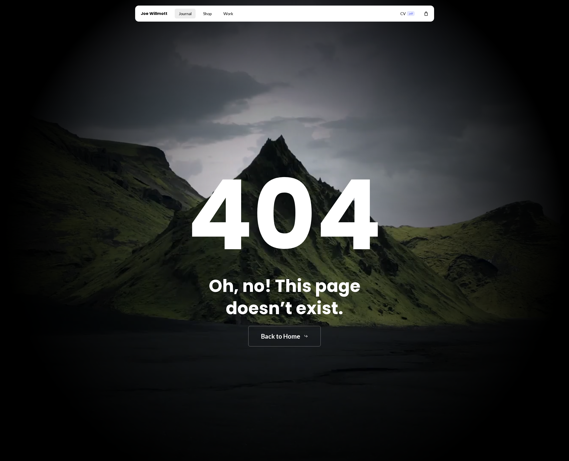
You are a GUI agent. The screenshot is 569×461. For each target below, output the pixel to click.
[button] (284, 336)
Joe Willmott (154, 13)
